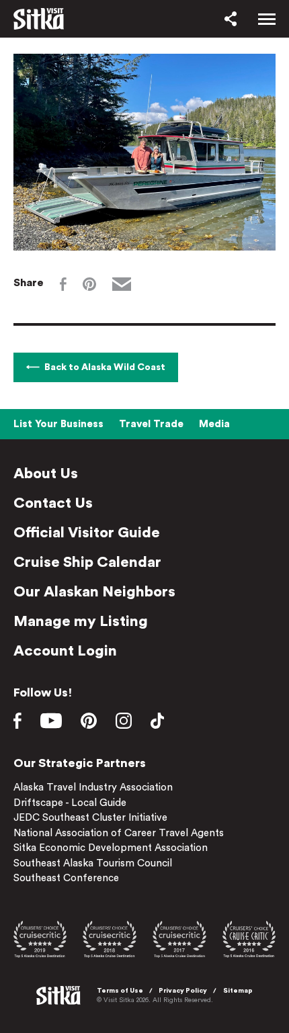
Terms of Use (120, 990)
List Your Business (58, 424)
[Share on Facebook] (63, 284)
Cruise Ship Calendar (87, 562)
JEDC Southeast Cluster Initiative (90, 818)
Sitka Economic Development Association (110, 848)
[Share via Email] (121, 284)
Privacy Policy (183, 990)
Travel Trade (151, 424)
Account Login (65, 650)
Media (214, 424)
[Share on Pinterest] (89, 284)
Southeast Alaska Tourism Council (92, 863)
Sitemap (238, 990)
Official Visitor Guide (86, 532)
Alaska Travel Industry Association (93, 787)
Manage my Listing (80, 621)
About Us (45, 473)
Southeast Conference (66, 878)
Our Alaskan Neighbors (94, 591)
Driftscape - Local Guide (69, 803)
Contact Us (53, 503)
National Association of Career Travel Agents (118, 833)
